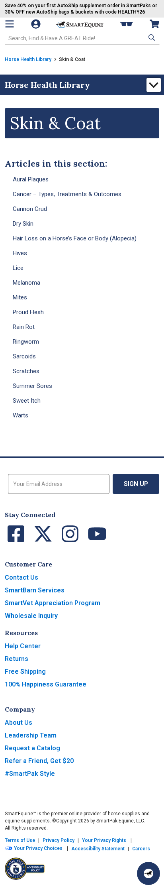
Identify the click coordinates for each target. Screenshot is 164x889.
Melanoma (26, 282)
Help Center (23, 646)
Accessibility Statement (98, 849)
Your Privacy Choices (37, 848)
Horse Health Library (28, 59)
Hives (20, 253)
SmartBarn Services (34, 590)
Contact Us (21, 577)
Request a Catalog (32, 748)
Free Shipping (25, 671)
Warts (20, 415)
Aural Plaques (31, 179)
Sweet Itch (27, 400)
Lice (18, 267)
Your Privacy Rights (104, 840)
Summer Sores (32, 385)
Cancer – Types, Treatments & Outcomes (67, 194)
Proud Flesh (28, 312)
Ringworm (26, 341)
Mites (20, 297)
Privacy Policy (58, 840)
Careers (141, 849)
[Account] (36, 24)
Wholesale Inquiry (31, 616)
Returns (16, 659)
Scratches (26, 371)
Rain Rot (24, 326)
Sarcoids (24, 356)
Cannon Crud (30, 208)
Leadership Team (31, 735)
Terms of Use (20, 840)
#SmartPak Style (30, 773)
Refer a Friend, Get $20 (39, 761)
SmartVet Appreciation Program (52, 603)
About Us (18, 722)
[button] (151, 37)
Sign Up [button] (136, 484)
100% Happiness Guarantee (45, 684)
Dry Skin (23, 223)
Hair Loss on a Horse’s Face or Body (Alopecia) (75, 238)
